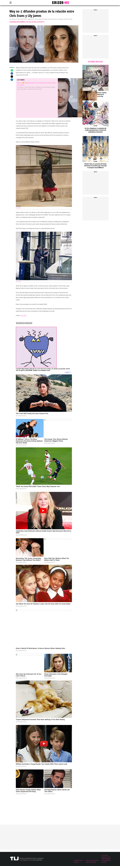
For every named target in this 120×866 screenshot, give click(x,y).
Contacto (76, 862)
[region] (28, 806)
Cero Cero (103, 862)
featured (29, 323)
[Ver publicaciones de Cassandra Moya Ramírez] (36, 367)
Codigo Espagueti (105, 858)
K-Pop (95, 90)
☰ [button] (10, 2)
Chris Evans (20, 323)
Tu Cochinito (104, 855)
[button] (12, 70)
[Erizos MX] (60, 2)
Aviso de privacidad (91, 862)
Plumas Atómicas (106, 860)
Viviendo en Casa (105, 857)
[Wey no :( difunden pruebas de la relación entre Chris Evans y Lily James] (77, 117)
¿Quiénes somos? (78, 860)
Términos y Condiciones (92, 860)
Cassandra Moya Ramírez (17, 22)
